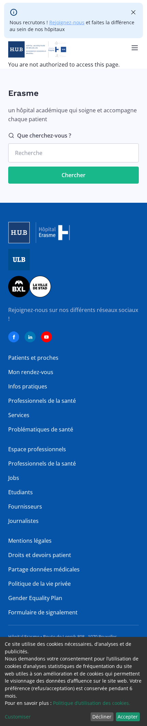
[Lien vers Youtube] (46, 336)
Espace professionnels (37, 449)
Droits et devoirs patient (39, 555)
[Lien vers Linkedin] (30, 336)
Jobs (13, 478)
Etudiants (20, 492)
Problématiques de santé (40, 429)
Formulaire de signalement (43, 612)
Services (18, 415)
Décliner (101, 716)
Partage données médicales (44, 569)
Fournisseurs (25, 506)
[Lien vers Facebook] (13, 336)
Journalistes (23, 521)
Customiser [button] (18, 716)
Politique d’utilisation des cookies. (91, 703)
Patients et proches (33, 357)
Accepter (128, 716)
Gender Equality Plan (35, 598)
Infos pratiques (27, 386)
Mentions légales (30, 540)
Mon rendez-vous (30, 372)
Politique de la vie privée (39, 583)
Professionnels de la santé (42, 400)
